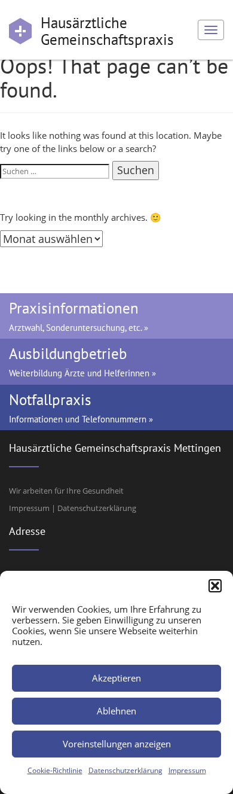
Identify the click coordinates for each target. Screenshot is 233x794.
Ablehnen (116, 711)
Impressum (187, 770)
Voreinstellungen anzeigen (117, 744)
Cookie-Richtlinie (54, 770)
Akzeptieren (116, 678)
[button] (215, 586)
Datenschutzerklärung (125, 770)
